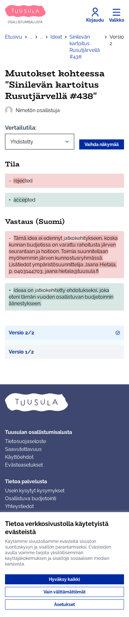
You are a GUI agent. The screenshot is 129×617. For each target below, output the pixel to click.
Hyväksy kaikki (64, 579)
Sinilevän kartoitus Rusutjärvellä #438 (85, 47)
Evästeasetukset (24, 465)
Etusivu (13, 37)
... (31, 37)
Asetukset (64, 604)
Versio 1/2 (21, 352)
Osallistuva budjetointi (30, 498)
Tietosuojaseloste (25, 441)
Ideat (56, 37)
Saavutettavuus (23, 449)
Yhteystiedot (19, 506)
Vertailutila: (20, 127)
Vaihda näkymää (102, 144)
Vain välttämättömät (64, 591)
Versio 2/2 (21, 333)
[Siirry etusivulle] (64, 402)
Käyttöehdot (19, 457)
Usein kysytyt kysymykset (34, 491)
